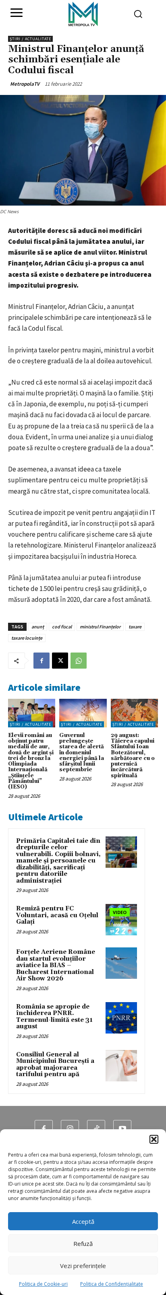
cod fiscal (62, 627)
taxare (135, 627)
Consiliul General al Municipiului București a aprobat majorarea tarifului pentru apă (55, 1065)
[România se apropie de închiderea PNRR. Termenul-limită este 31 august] (121, 1018)
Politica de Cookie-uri (43, 1284)
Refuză (83, 1243)
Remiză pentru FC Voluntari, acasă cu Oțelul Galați (57, 915)
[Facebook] (41, 661)
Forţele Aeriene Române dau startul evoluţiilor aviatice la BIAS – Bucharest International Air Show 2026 (55, 965)
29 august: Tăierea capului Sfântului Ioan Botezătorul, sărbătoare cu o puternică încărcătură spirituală (133, 755)
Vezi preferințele (83, 1266)
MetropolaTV (24, 83)
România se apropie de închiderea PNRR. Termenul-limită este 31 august (54, 1017)
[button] (154, 1139)
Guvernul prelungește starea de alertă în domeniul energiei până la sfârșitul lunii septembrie (81, 752)
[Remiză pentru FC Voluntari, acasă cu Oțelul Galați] (121, 919)
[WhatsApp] (79, 661)
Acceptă (83, 1221)
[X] (60, 661)
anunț (37, 627)
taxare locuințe (26, 638)
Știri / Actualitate (30, 38)
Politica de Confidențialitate (111, 1284)
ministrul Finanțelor (100, 627)
